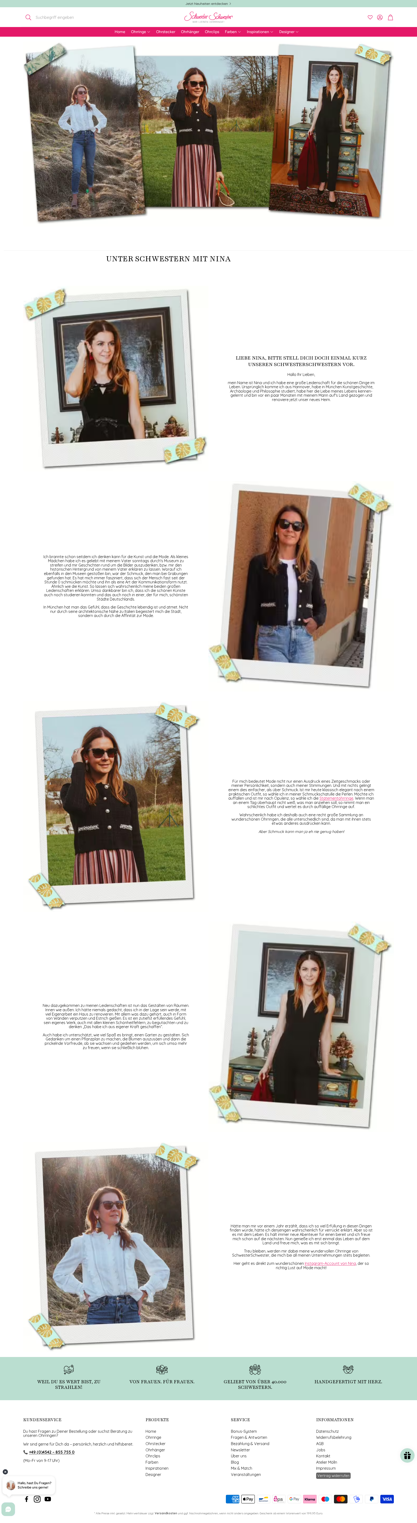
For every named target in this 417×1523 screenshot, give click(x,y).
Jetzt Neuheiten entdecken (206, 3)
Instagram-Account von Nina (330, 1263)
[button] (55, 17)
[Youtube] (47, 1499)
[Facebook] (26, 1499)
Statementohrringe (336, 798)
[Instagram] (37, 1499)
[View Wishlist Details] (370, 17)
